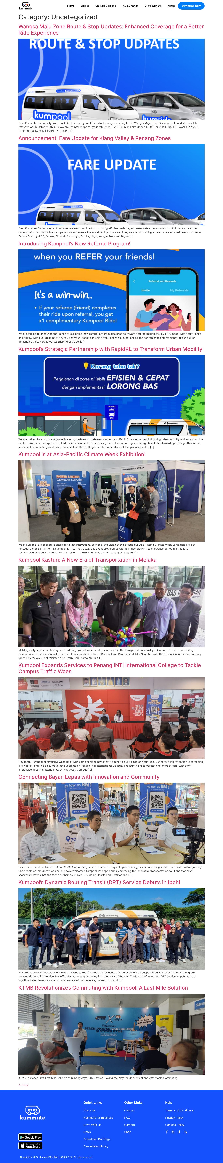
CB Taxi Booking (105, 5)
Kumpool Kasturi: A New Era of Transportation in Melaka (87, 560)
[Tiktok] (179, 1131)
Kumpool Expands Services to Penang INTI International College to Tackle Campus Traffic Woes (109, 668)
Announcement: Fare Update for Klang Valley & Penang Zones (94, 138)
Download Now (191, 5)
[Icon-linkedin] (185, 1131)
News (171, 5)
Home (71, 5)
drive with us (152, 5)
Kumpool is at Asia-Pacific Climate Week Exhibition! (82, 454)
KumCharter (130, 5)
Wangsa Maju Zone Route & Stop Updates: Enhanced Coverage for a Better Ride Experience (111, 29)
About (85, 5)
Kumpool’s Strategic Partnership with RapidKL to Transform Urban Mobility (110, 349)
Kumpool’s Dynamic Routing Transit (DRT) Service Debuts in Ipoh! (99, 882)
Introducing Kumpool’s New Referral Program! (74, 243)
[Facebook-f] (166, 1131)
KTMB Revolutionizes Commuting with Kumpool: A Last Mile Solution (103, 988)
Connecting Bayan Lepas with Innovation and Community (88, 777)
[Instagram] (172, 1131)
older (23, 1085)
